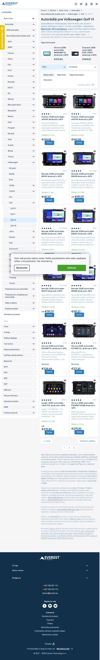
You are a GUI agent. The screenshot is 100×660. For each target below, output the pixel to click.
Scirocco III (13, 249)
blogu (52, 529)
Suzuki (10, 145)
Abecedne (48, 80)
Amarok (12, 168)
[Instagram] (50, 606)
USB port (66, 462)
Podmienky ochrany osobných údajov (50, 631)
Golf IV (13, 208)
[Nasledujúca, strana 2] (69, 448)
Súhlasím (71, 268)
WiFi (60, 462)
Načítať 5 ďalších (87, 441)
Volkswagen (13, 162)
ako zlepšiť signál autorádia (61, 533)
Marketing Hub (63, 649)
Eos (10, 197)
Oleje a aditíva (11, 303)
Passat (12, 237)
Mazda (11, 99)
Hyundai (11, 82)
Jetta (11, 231)
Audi (10, 41)
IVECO (10, 88)
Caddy (11, 185)
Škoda (10, 151)
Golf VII (13, 226)
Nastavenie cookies (50, 635)
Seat (10, 139)
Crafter (12, 191)
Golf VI (13, 220)
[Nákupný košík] (91, 4)
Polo (11, 243)
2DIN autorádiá (13, 30)
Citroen (11, 53)
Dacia (10, 59)
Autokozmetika (11, 309)
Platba (50, 624)
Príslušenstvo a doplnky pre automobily (16, 296)
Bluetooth (54, 462)
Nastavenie (21, 268)
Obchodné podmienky (50, 627)
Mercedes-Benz (14, 105)
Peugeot (11, 128)
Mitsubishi (12, 111)
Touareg (12, 277)
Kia (9, 93)
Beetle (11, 174)
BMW (10, 47)
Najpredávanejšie (77, 75)
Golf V (12, 214)
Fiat (9, 65)
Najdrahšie (61, 75)
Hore (48, 441)
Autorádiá (9, 24)
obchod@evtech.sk (50, 593)
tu (51, 261)
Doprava (50, 620)
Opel (10, 122)
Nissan (10, 116)
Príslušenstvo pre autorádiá (16, 289)
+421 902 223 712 (50, 589)
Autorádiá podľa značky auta (18, 36)
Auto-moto (8, 18)
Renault (11, 134)
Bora (11, 180)
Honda (10, 76)
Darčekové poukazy (12, 314)
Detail (49, 142)
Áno (19, 355)
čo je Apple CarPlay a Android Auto (71, 536)
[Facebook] (44, 606)
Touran (12, 283)
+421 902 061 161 (50, 585)
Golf (10, 203)
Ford (9, 70)
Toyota (11, 157)
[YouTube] (55, 606)
